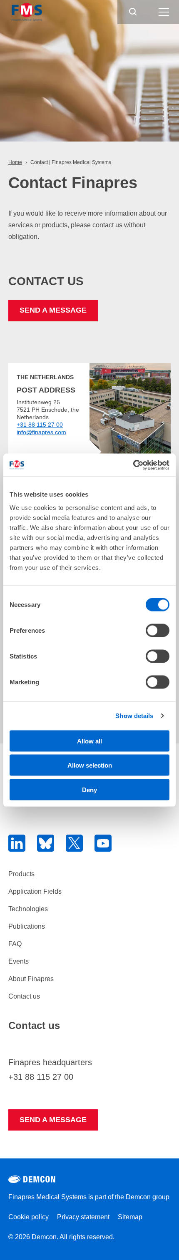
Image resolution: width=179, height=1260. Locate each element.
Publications (26, 926)
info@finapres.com (41, 432)
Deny (89, 789)
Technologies (28, 908)
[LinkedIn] (16, 843)
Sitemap (130, 1216)
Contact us (24, 996)
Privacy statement (83, 1216)
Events (18, 961)
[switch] (157, 630)
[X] (74, 843)
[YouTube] (103, 843)
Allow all (89, 740)
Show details (134, 715)
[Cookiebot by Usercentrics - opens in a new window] (133, 465)
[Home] (44, 12)
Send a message (53, 310)
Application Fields (35, 891)
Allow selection (89, 765)
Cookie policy (28, 1216)
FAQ (15, 943)
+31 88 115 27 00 (40, 424)
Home (15, 162)
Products (21, 873)
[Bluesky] (45, 843)
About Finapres (31, 978)
